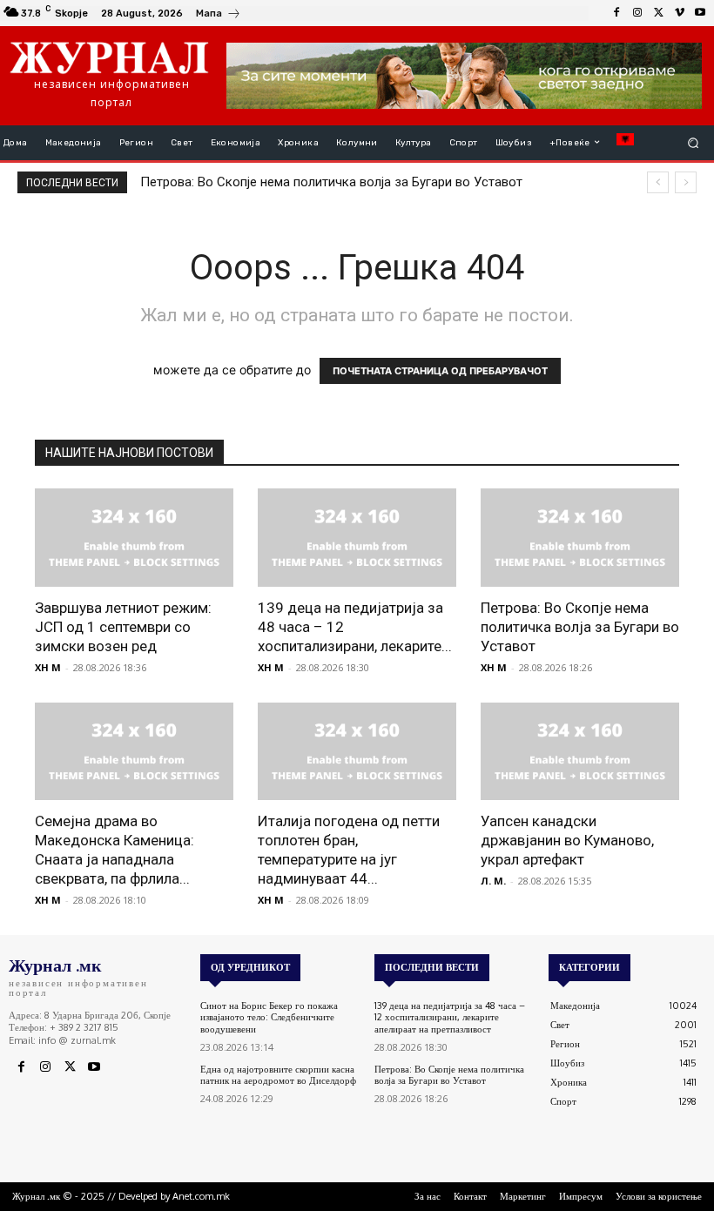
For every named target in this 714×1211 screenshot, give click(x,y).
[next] (686, 182)
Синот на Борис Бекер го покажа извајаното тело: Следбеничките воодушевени (269, 1016)
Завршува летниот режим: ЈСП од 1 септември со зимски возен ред (123, 627)
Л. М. (493, 880)
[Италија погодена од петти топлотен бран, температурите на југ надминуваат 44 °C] (357, 752)
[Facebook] (616, 13)
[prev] (658, 182)
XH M (48, 667)
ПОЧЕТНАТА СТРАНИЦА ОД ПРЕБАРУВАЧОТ (440, 371)
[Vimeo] (679, 13)
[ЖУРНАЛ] (109, 56)
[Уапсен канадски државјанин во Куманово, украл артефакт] (580, 752)
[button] (694, 142)
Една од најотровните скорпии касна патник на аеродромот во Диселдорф (278, 1075)
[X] (658, 13)
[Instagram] (637, 13)
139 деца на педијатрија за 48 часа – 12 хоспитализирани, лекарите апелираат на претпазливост (449, 1016)
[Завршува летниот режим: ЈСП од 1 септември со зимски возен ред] (134, 537)
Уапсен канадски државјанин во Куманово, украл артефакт (567, 840)
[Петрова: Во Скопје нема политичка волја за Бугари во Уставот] (580, 537)
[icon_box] (218, 15)
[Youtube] (700, 13)
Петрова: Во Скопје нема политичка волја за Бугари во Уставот (331, 182)
